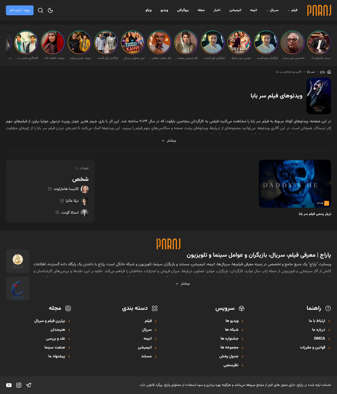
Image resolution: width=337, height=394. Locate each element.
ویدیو (164, 10)
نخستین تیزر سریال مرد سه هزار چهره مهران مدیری (293, 58)
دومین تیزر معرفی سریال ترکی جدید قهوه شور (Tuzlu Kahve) (239, 58)
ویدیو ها (232, 321)
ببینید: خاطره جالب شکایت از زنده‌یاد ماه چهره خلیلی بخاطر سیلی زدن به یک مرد (53, 58)
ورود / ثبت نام (20, 10)
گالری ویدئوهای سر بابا (288, 72)
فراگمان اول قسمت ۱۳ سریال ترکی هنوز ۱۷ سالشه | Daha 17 (213, 58)
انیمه (253, 10)
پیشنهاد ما (56, 357)
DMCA (319, 339)
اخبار (217, 10)
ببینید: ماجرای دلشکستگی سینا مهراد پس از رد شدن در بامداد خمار (319, 58)
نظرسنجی (231, 365)
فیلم (294, 10)
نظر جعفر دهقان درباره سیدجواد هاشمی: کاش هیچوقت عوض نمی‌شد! (160, 58)
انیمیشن (235, 10)
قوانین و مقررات (312, 348)
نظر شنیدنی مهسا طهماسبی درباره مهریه (186, 58)
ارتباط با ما (317, 321)
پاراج (322, 72)
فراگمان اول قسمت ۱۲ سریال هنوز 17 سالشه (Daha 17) (106, 58)
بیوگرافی (183, 10)
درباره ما (318, 330)
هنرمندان (58, 330)
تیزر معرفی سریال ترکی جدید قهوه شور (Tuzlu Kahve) (133, 58)
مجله (201, 10)
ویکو (149, 10)
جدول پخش (229, 357)
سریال (274, 10)
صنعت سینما (54, 348)
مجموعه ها (230, 348)
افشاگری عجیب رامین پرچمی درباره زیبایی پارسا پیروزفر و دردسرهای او (26, 58)
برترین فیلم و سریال (49, 321)
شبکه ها (232, 330)
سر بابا (311, 72)
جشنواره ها (230, 339)
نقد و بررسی (55, 339)
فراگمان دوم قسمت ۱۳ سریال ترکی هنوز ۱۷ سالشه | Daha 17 (266, 58)
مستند (146, 357)
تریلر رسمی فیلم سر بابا (315, 214)
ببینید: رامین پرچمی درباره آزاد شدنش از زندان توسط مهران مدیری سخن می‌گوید (80, 58)
